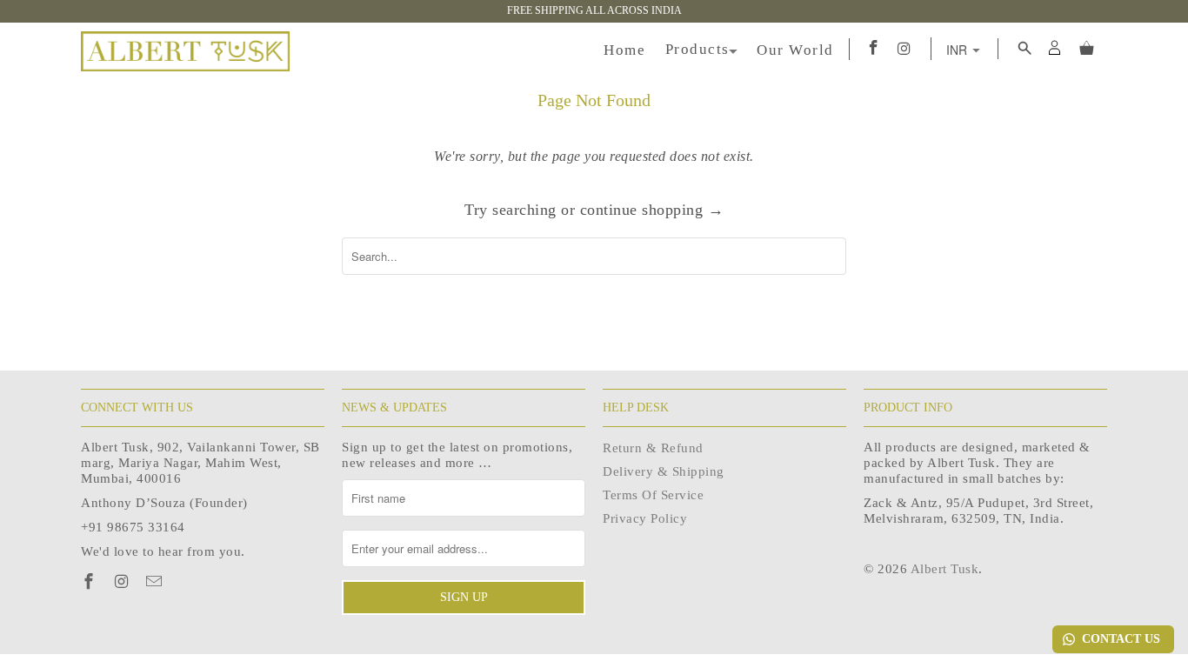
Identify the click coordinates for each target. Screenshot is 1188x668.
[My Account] (1066, 47)
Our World (795, 50)
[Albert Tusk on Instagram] (122, 582)
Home (624, 50)
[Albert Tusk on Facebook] (90, 582)
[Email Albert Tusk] (155, 582)
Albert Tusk (945, 569)
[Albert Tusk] (185, 51)
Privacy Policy (645, 518)
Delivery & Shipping (663, 471)
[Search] (1023, 48)
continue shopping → (652, 209)
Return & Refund (653, 448)
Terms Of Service (653, 495)
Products (697, 49)
